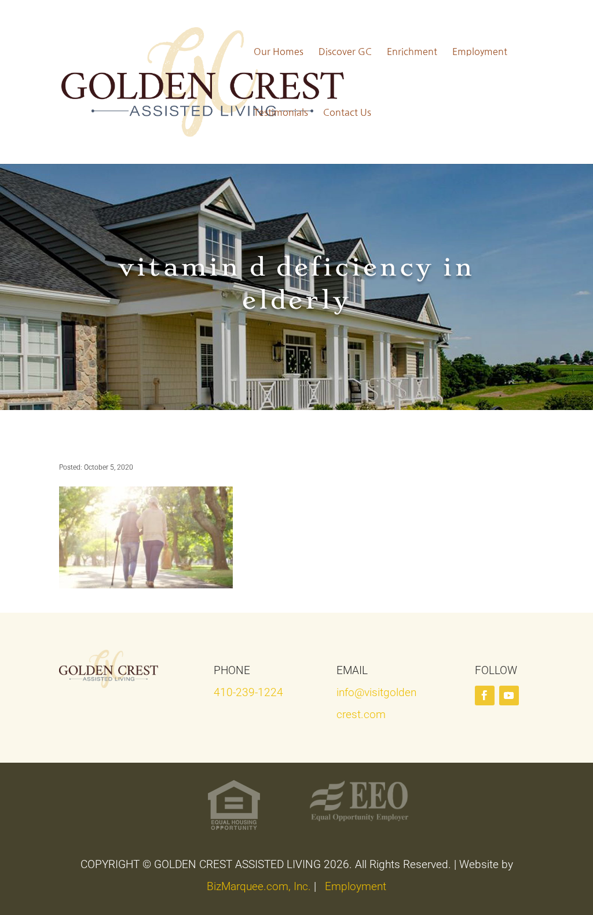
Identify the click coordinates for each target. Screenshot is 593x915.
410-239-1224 (248, 692)
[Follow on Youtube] (509, 695)
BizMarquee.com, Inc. (259, 886)
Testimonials (281, 112)
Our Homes (278, 51)
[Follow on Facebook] (485, 695)
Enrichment (412, 51)
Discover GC (345, 51)
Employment (479, 51)
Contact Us (347, 112)
